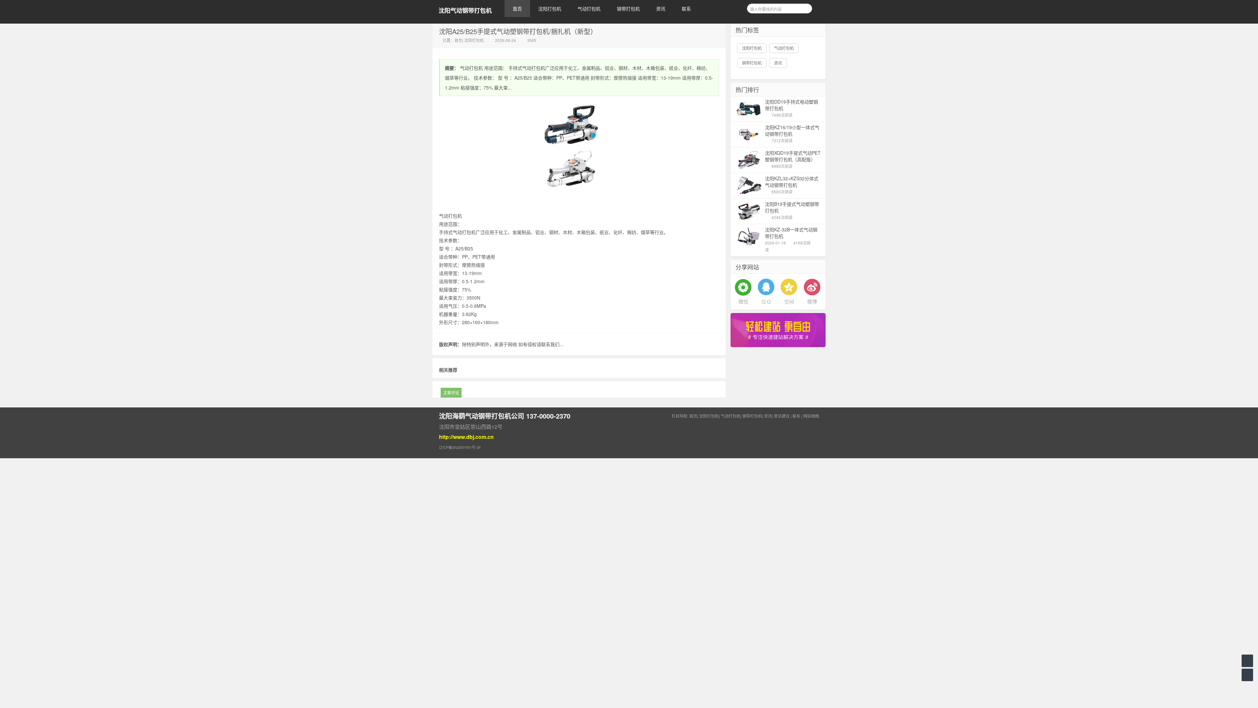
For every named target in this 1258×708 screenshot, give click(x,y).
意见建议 (782, 416)
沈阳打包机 (549, 8)
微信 (743, 301)
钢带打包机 (628, 8)
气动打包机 (589, 8)
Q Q (766, 301)
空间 (789, 301)
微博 (812, 301)
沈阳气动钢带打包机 (465, 11)
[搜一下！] (805, 7)
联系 (686, 8)
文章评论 (451, 392)
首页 (517, 8)
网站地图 (811, 416)
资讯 (660, 8)
